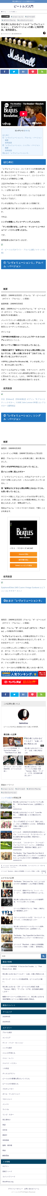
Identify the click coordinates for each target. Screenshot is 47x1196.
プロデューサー (8, 1089)
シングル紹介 (5, 16)
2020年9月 (6, 1016)
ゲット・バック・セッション (13, 1043)
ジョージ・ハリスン (10, 1063)
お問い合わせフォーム (31, 1188)
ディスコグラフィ (9, 1073)
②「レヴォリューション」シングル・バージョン (21, 145)
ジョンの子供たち (9, 1053)
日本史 (5, 1130)
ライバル (6, 1109)
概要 (6, 140)
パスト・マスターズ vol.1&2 (21, 548)
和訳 (4, 1125)
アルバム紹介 (7, 1032)
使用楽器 (8, 143)
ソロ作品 (6, 1068)
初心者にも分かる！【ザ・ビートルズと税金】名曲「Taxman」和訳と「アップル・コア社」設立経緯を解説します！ (23, 989)
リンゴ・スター (8, 1114)
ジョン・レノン (18, 16)
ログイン (6, 1166)
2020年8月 (6, 1021)
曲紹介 (5, 1135)
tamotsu (23, 723)
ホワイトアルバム (10, 20)
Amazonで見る (23, 554)
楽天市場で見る (23, 560)
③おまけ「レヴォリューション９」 (16, 153)
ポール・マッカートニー (11, 1094)
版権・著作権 (7, 1145)
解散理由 (6, 1155)
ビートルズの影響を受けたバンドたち (16, 1078)
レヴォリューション (26, 20)
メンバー (6, 1104)
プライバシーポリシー (15, 1188)
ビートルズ (31, 16)
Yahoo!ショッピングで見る (23, 565)
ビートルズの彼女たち (10, 1084)
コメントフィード (9, 1176)
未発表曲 (6, 1140)
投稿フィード (7, 1171)
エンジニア (6, 1037)
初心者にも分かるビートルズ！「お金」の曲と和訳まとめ (23, 974)
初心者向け (6, 1119)
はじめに (5, 135)
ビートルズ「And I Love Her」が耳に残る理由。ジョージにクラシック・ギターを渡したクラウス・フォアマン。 (23, 866)
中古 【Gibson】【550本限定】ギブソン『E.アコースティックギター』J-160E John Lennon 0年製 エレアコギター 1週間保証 (23, 402)
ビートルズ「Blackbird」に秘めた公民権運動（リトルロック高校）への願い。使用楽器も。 (23, 872)
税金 (4, 1150)
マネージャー (7, 1099)
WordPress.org (8, 1181)
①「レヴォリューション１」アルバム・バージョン (22, 137)
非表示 (26, 130)
